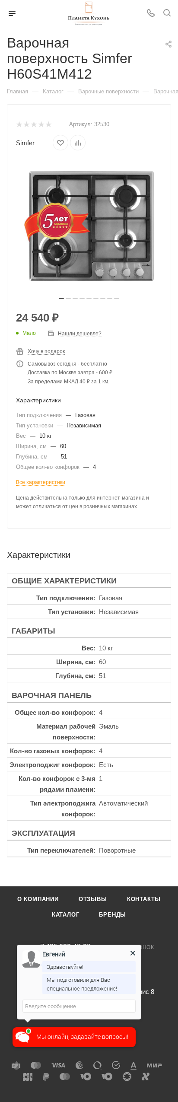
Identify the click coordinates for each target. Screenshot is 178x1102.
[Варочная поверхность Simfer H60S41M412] (89, 226)
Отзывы (93, 899)
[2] (26, 124)
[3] (33, 124)
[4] (40, 124)
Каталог (65, 914)
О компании (38, 899)
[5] (48, 124)
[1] (18, 124)
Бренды (112, 914)
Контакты (144, 899)
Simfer (25, 143)
